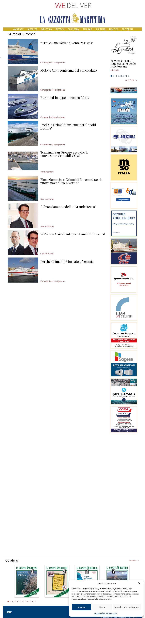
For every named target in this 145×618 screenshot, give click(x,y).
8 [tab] (128, 76)
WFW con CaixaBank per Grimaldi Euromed (72, 234)
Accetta (82, 607)
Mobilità (32, 29)
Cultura (100, 29)
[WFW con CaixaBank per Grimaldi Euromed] (23, 242)
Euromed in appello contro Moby (64, 97)
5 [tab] (121, 76)
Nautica (113, 29)
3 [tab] (116, 76)
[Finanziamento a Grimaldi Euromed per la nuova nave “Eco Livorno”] (23, 188)
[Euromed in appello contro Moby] (23, 106)
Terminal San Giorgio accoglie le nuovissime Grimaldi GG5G (64, 154)
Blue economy (47, 199)
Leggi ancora (123, 66)
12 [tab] (35, 601)
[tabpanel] (123, 66)
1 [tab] (111, 76)
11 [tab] (33, 601)
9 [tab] (28, 601)
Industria (46, 29)
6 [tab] (123, 76)
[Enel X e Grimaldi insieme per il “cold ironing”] (23, 133)
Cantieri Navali (47, 253)
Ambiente (18, 29)
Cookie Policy (99, 613)
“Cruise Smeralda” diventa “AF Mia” (66, 43)
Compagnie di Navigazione (52, 62)
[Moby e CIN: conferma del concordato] (23, 78)
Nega (102, 607)
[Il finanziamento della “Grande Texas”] (23, 215)
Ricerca (60, 29)
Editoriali (127, 29)
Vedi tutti (129, 80)
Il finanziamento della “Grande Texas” (68, 206)
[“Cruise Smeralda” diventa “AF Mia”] (23, 51)
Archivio (132, 560)
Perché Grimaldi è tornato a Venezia (67, 261)
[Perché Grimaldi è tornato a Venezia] (23, 270)
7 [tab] (126, 76)
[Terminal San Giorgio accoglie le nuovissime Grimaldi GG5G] (23, 160)
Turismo (87, 29)
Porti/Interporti (47, 171)
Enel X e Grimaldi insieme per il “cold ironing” (68, 126)
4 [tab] (118, 76)
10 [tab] (30, 601)
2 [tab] (113, 76)
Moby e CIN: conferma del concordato (68, 70)
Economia (73, 29)
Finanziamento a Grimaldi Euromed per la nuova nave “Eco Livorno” (71, 181)
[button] (139, 583)
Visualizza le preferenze (127, 607)
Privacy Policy (111, 613)
